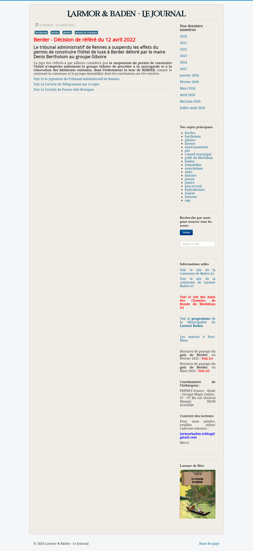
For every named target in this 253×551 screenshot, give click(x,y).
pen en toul (193, 186)
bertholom (41, 32)
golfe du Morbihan (199, 158)
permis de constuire (86, 32)
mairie (190, 193)
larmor (190, 143)
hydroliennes (195, 189)
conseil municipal (198, 154)
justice (190, 182)
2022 (183, 49)
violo (188, 172)
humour (191, 197)
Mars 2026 (187, 88)
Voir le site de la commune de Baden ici (197, 272)
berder (55, 32)
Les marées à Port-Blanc (197, 338)
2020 (183, 36)
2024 (183, 62)
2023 (183, 56)
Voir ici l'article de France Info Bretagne (64, 89)
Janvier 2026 (189, 75)
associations (194, 168)
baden (189, 161)
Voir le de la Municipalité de (197, 322)
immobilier (193, 165)
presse (190, 179)
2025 (183, 69)
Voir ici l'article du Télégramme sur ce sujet (66, 84)
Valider (186, 232)
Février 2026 (189, 82)
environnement (196, 147)
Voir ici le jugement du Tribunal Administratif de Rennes (76, 79)
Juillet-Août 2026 (192, 108)
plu (187, 150)
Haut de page (209, 543)
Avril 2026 (187, 95)
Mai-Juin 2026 (190, 101)
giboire (67, 32)
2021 (183, 43)
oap (187, 200)
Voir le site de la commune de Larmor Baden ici (197, 282)
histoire (190, 175)
